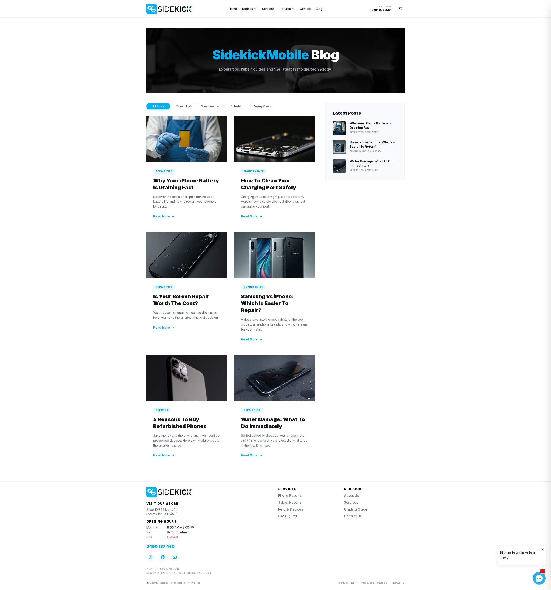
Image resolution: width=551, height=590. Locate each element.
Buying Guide (262, 106)
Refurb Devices (290, 509)
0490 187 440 (160, 546)
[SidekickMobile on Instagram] (150, 557)
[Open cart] (400, 9)
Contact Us (353, 516)
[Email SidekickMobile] (174, 557)
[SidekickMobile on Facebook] (162, 557)
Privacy (398, 583)
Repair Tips (184, 106)
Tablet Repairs (290, 502)
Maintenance (210, 106)
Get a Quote (288, 516)
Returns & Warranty (369, 583)
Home (233, 9)
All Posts (158, 106)
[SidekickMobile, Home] (149, 7)
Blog (319, 9)
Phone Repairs (290, 495)
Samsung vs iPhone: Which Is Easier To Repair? (267, 303)
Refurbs (236, 106)
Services (268, 9)
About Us (351, 495)
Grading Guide (355, 509)
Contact (305, 9)
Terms (342, 583)
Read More (164, 216)
